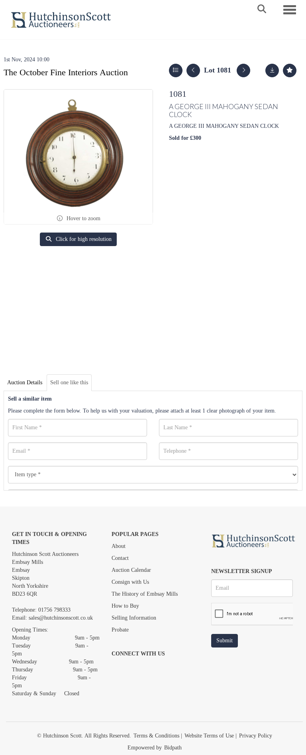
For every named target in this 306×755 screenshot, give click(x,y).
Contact (120, 558)
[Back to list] (175, 70)
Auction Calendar (131, 570)
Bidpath (173, 748)
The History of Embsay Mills (145, 594)
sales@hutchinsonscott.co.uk (61, 618)
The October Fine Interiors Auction (66, 72)
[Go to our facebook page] (119, 668)
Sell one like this (69, 382)
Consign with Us (130, 582)
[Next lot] (243, 70)
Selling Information (134, 618)
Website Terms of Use (209, 736)
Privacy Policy (255, 736)
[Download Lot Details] (272, 70)
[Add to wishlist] (289, 70)
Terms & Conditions (156, 736)
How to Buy (125, 606)
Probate (120, 630)
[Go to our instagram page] (152, 668)
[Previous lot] (193, 70)
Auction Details (24, 382)
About (119, 546)
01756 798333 (54, 610)
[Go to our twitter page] (135, 668)
